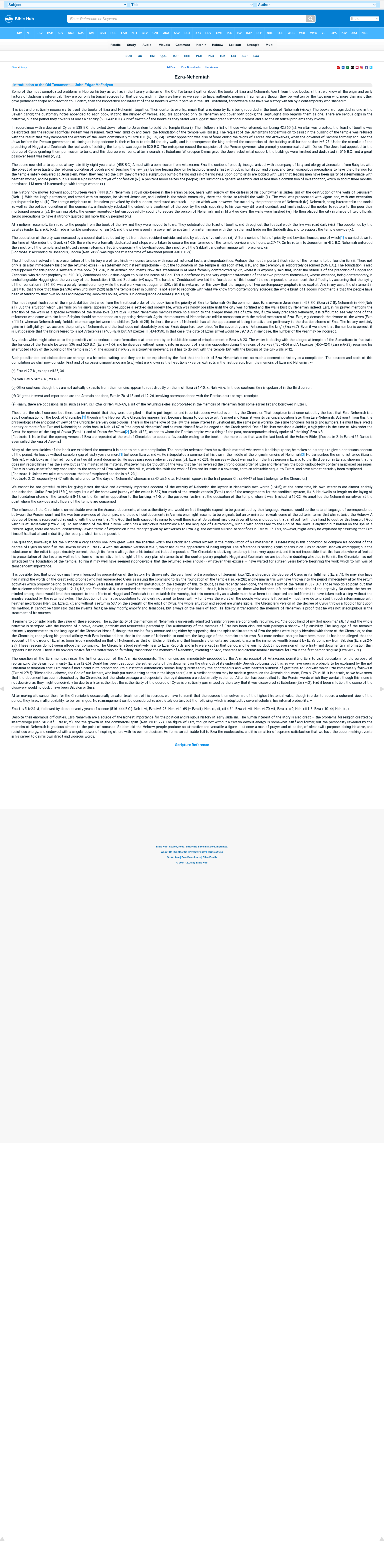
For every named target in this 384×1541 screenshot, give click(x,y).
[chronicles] (378, 699)
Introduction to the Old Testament (41, 85)
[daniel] (5, 699)
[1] (342, 238)
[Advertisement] (192, 782)
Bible (14, 67)
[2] (127, 432)
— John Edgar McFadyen (91, 85)
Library (23, 67)
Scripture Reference (192, 745)
